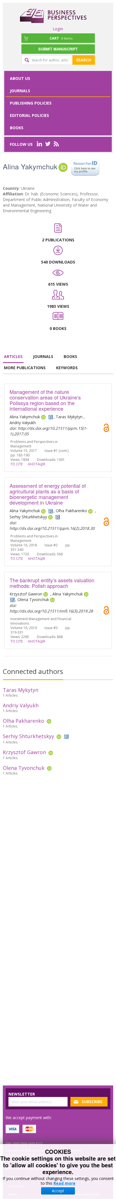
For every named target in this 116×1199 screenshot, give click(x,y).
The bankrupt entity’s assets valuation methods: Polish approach (52, 582)
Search (83, 60)
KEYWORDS (67, 367)
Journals (20, 90)
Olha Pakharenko (23, 720)
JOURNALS (43, 356)
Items (61, 38)
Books (16, 127)
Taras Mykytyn (20, 690)
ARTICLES (13, 356)
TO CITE (16, 464)
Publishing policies (31, 103)
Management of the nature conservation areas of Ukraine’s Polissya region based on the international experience (45, 400)
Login (58, 28)
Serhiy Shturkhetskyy (28, 736)
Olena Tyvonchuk (23, 767)
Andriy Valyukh (21, 705)
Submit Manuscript (58, 49)
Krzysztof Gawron (24, 752)
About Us (20, 78)
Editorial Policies (29, 115)
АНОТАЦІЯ (36, 464)
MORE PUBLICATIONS (25, 367)
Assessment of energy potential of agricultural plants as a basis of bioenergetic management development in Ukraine (48, 494)
